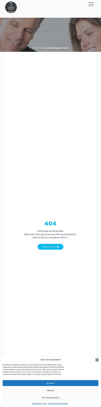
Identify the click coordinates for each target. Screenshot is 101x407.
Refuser (50, 390)
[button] (97, 359)
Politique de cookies (39, 404)
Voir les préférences (50, 397)
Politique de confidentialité (58, 404)
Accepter (50, 383)
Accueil (37, 47)
